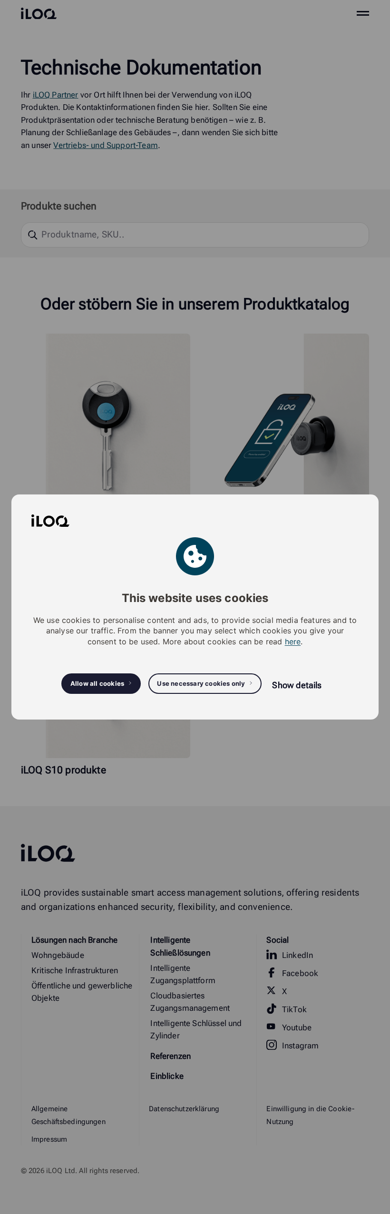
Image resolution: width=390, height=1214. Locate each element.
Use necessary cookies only (201, 683)
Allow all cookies (97, 683)
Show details (297, 685)
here (293, 641)
